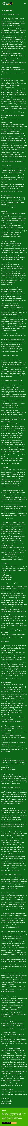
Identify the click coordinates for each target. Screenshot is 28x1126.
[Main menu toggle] (25, 3)
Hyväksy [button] (14, 1122)
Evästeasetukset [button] (6, 1122)
